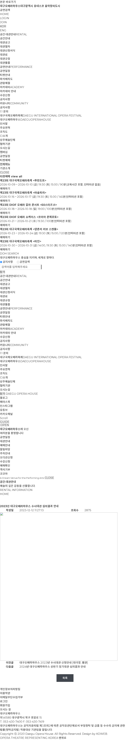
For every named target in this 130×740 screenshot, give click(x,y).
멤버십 (4, 152)
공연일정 (5, 71)
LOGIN (4, 18)
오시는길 (5, 148)
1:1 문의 (4, 111)
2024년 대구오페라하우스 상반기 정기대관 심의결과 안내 (52, 666)
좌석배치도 (6, 79)
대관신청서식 (7, 50)
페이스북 (5, 401)
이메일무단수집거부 (11, 697)
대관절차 (5, 46)
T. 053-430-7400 (11, 721)
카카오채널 (6, 414)
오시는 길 (5, 709)
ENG (3, 30)
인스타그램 (6, 406)
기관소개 (5, 168)
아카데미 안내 (8, 91)
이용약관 (5, 693)
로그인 (4, 701)
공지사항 (5, 99)
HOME (4, 14)
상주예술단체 (7, 140)
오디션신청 (6, 457)
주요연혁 (5, 127)
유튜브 (4, 410)
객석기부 (5, 469)
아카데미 (12, 87)
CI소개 (4, 135)
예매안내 (5, 445)
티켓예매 (5, 160)
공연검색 (5, 10)
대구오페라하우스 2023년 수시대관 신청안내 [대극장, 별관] (53, 662)
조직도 (4, 131)
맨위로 (62, 737)
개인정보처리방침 (10, 689)
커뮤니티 (14, 103)
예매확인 (5, 465)
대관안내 (5, 441)
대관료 (4, 54)
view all (16, 176)
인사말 (4, 123)
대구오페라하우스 (25, 119)
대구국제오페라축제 (41, 115)
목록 (65, 678)
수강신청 (5, 95)
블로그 (4, 397)
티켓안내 (5, 75)
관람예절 (5, 83)
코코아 (4, 473)
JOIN (3, 22)
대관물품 (5, 62)
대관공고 (5, 42)
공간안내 (5, 38)
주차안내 (5, 453)
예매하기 (5, 188)
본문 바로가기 (8, 2)
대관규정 (5, 58)
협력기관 (5, 144)
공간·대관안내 (13, 34)
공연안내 (16, 66)
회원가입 (5, 705)
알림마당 (5, 449)
